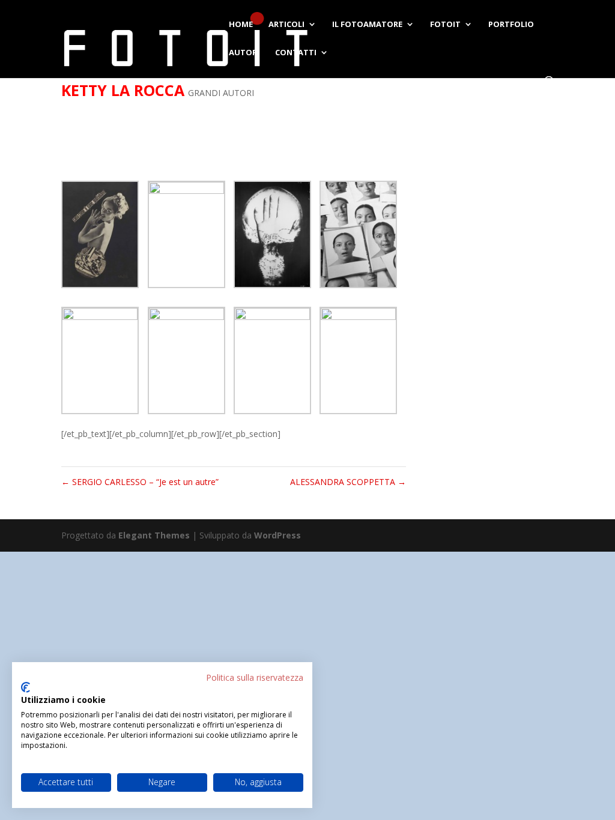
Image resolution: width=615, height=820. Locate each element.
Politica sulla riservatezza (254, 677)
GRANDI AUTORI (221, 92)
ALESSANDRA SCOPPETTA (348, 481)
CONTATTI (296, 53)
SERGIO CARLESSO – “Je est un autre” (140, 481)
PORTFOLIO (511, 24)
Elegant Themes (154, 535)
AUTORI (244, 53)
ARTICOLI (286, 24)
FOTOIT (445, 24)
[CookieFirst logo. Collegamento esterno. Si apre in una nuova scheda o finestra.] (25, 687)
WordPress (277, 535)
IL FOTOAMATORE (367, 24)
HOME (241, 24)
